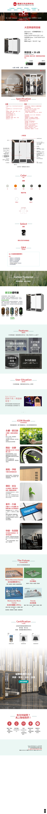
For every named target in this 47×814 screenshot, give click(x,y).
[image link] (23, 12)
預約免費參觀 (23, 681)
